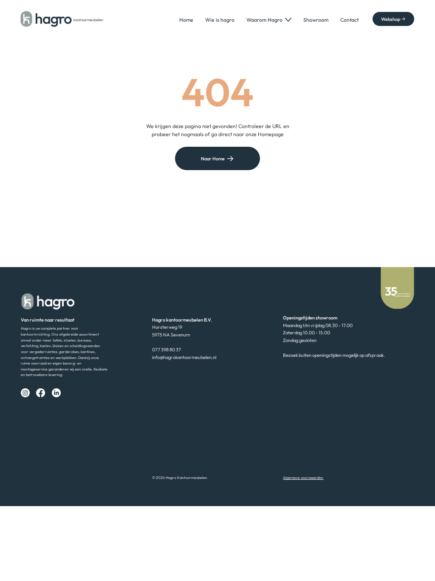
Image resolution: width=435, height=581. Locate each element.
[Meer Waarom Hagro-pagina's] (288, 20)
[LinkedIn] (56, 392)
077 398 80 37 (166, 350)
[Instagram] (25, 392)
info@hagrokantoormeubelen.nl (184, 357)
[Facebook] (40, 392)
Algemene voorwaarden (303, 477)
